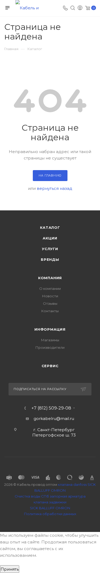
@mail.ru (65, 418)
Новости (50, 296)
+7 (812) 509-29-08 (51, 408)
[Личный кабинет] (80, 8)
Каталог (50, 227)
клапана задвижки (50, 502)
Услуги (50, 249)
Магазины (50, 340)
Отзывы (50, 303)
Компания (50, 278)
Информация (50, 329)
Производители (50, 347)
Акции (50, 238)
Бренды (50, 259)
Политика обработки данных (50, 514)
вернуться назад (54, 188)
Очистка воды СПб (32, 496)
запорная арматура (68, 496)
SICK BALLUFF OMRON (50, 508)
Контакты (50, 311)
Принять (10, 569)
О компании (50, 288)
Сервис (50, 366)
